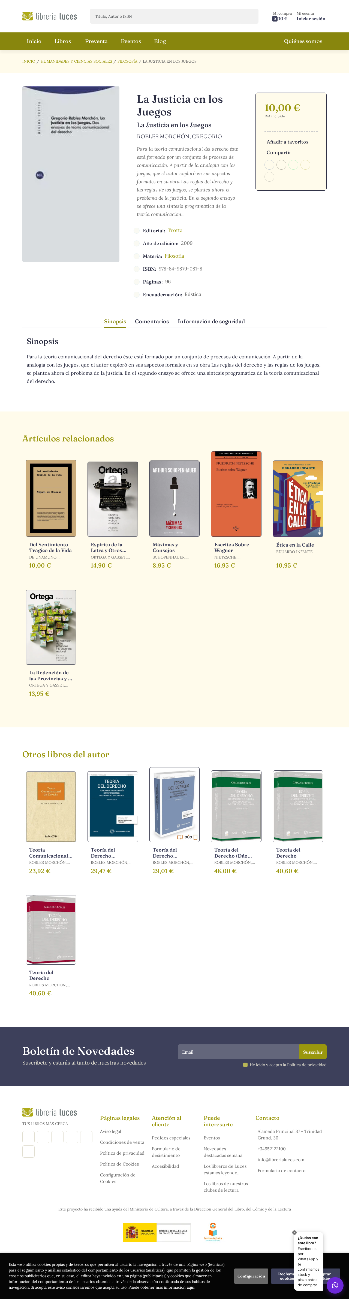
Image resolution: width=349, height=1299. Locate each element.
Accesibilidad (165, 1166)
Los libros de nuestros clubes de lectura (226, 1187)
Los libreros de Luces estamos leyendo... (225, 1169)
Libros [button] (63, 41)
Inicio (28, 61)
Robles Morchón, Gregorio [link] (179, 136)
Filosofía (127, 61)
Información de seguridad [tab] (211, 321)
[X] (57, 1137)
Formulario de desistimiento (166, 1152)
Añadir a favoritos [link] (287, 142)
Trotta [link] (175, 230)
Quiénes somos (303, 41)
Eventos (212, 1138)
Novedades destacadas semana (223, 1152)
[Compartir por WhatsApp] (293, 165)
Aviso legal (110, 1131)
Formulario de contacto (281, 1170)
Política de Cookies (119, 1164)
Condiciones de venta (122, 1142)
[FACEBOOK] (28, 1137)
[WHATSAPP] (28, 1151)
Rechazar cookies (287, 1276)
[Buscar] (249, 16)
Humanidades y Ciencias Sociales (76, 61)
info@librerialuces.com (281, 1159)
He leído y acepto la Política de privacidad (288, 1064)
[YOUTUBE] (86, 1137)
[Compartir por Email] (305, 165)
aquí (190, 1287)
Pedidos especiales (171, 1138)
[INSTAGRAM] (43, 1137)
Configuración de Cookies (118, 1178)
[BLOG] (72, 1137)
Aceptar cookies (323, 1276)
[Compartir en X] (281, 165)
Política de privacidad (122, 1153)
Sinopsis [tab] (115, 321)
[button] (282, 16)
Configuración (251, 1276)
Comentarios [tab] (152, 321)
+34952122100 (272, 1148)
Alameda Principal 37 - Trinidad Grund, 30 (290, 1135)
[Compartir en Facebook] (269, 165)
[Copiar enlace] (269, 177)
